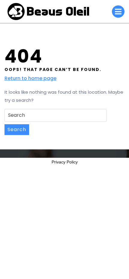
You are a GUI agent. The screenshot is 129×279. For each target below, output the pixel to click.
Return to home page (30, 78)
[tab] (118, 11)
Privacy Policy (65, 162)
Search (17, 129)
